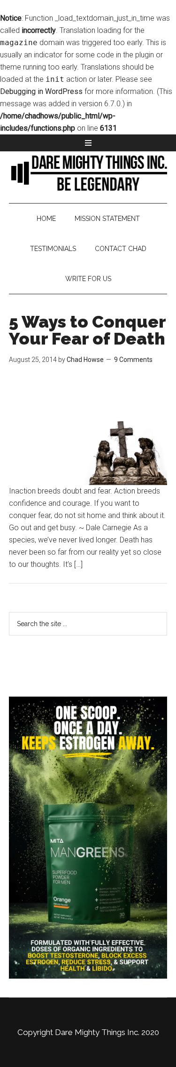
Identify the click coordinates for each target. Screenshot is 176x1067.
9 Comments (133, 359)
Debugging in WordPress (41, 91)
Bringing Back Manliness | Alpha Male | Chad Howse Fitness (88, 172)
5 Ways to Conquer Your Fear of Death (87, 330)
